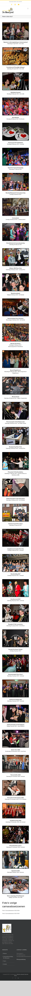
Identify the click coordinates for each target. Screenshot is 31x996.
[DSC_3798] (15, 274)
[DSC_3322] (15, 377)
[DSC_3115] (15, 402)
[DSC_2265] (15, 630)
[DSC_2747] (15, 655)
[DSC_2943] (15, 580)
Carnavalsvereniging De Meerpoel (8, 957)
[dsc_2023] (13, 803)
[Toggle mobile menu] (28, 8)
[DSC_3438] (15, 351)
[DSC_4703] (15, 23)
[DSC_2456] (15, 554)
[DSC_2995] (15, 452)
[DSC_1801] (15, 705)
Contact (5, 964)
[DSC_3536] (15, 249)
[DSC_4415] (15, 173)
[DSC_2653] (15, 680)
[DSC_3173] (15, 529)
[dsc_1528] (15, 755)
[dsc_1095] (15, 826)
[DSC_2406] (15, 605)
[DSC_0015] (15, 427)
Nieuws (5, 953)
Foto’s (4, 961)
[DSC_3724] (15, 198)
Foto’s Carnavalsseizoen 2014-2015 (10, 913)
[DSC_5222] (15, 123)
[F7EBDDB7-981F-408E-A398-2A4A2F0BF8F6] (15, 299)
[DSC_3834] (15, 98)
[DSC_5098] (15, 148)
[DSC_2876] (15, 479)
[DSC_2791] (15, 504)
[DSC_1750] (15, 730)
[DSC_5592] (15, 48)
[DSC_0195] (15, 324)
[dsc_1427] (13, 780)
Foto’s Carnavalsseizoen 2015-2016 (10, 910)
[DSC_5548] (15, 73)
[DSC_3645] (15, 224)
